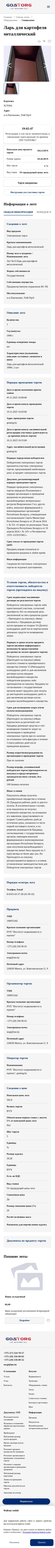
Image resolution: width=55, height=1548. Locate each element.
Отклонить (14, 1542)
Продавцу (33, 1418)
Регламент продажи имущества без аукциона (14, 1450)
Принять (42, 1542)
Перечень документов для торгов (14, 1487)
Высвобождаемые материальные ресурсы (38, 1427)
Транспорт (33, 1381)
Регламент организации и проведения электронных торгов (14, 1458)
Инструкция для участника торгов (28, 192)
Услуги (6, 1377)
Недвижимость (35, 1377)
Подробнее (24, 1320)
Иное (31, 1407)
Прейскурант (9, 1433)
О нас (6, 1381)
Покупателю (34, 1422)
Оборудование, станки (38, 1385)
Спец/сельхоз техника (38, 1398)
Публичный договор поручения (12, 1474)
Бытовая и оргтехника (38, 1403)
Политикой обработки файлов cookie (37, 1532)
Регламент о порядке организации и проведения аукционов (15, 1467)
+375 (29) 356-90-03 (14, 1356)
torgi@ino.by (10, 1364)
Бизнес (31, 1394)
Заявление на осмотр (12, 1493)
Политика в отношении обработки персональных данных (14, 1426)
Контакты (8, 1385)
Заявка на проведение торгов (13, 1481)
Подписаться (26, 1501)
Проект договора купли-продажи (14, 1444)
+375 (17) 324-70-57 (14, 1353)
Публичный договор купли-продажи (12, 1438)
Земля (31, 1390)
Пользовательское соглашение (11, 1418)
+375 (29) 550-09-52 (14, 1360)
